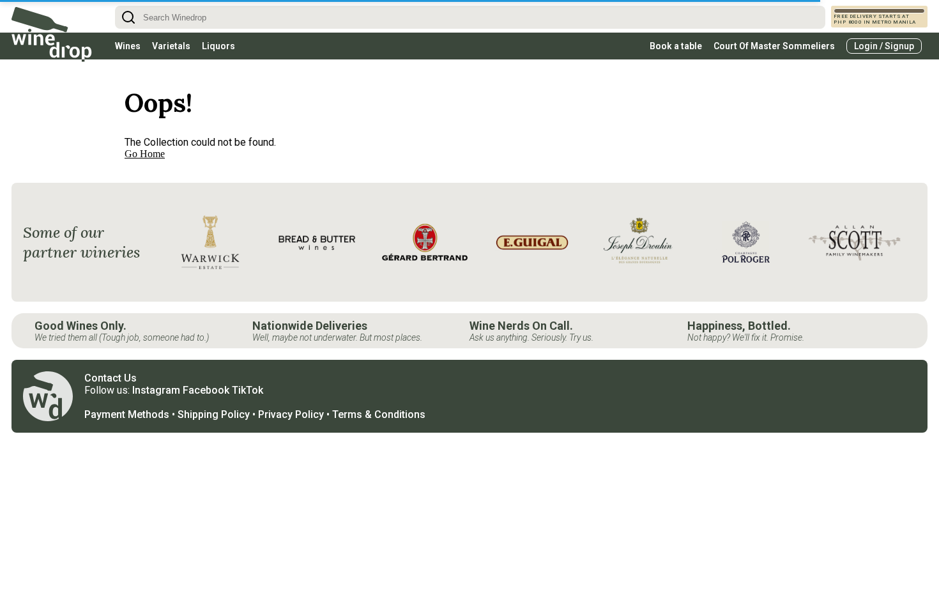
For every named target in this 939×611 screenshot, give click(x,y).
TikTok (247, 390)
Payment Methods (126, 414)
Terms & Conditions (378, 414)
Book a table (676, 46)
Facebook (206, 390)
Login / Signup (884, 46)
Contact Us (110, 378)
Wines (128, 46)
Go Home (145, 153)
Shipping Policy (214, 414)
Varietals (171, 46)
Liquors (218, 46)
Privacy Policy (291, 414)
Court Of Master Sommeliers (774, 46)
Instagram (156, 390)
